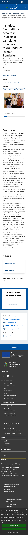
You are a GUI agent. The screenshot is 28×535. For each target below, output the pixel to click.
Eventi (5, 455)
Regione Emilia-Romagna (9, 2)
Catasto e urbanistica (9, 411)
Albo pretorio (9, 502)
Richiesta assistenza (9, 492)
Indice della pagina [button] (10, 114)
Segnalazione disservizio (10, 487)
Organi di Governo (8, 383)
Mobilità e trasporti (9, 428)
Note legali (9, 507)
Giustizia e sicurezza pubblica (11, 423)
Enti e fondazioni (8, 391)
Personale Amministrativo (10, 396)
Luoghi (5, 453)
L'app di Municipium (14, 347)
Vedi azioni (13, 75)
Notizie (5, 441)
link (6, 522)
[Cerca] (25, 7)
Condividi (5, 75)
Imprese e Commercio (9, 426)
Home (3, 13)
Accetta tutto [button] (14, 525)
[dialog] (14, 521)
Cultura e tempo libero (9, 413)
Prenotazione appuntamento (11, 484)
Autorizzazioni (7, 408)
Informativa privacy (11, 504)
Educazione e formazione (10, 416)
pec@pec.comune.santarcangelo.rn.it (14, 475)
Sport (22, 13)
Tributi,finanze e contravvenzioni (12, 433)
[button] (14, 532)
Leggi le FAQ (7, 489)
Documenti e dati (8, 398)
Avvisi (5, 446)
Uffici (5, 388)
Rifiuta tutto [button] (14, 529)
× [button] (26, 509)
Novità (9, 13)
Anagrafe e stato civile (9, 406)
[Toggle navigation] (3, 7)
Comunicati (16, 13)
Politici (5, 393)
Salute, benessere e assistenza (12, 431)
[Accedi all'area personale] (21, 2)
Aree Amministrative (9, 386)
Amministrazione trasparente (14, 499)
